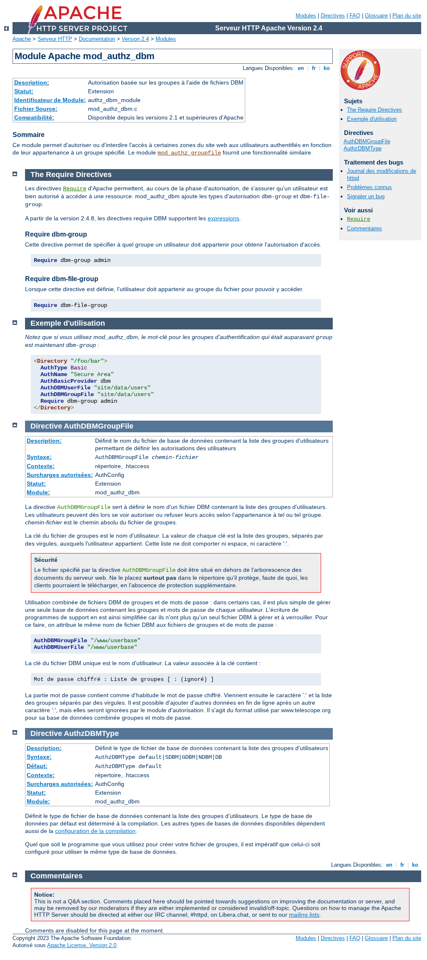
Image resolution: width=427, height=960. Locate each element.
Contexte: (41, 466)
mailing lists (304, 914)
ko (327, 68)
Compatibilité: (34, 117)
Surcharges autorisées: (60, 474)
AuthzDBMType (363, 148)
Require (358, 219)
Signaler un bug (365, 196)
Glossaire (376, 15)
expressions (223, 218)
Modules (306, 15)
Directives (333, 15)
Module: (38, 492)
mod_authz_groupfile (189, 153)
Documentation (97, 39)
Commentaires (364, 228)
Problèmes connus (369, 187)
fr (313, 68)
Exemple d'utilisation (372, 119)
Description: (31, 82)
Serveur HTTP (55, 39)
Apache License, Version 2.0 (81, 945)
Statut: (23, 91)
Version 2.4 (135, 39)
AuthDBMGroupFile (367, 141)
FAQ (354, 15)
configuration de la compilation (95, 831)
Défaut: (37, 766)
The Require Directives (374, 110)
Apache (22, 39)
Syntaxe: (39, 457)
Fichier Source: (36, 108)
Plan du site (406, 15)
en (301, 68)
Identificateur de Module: (50, 100)
